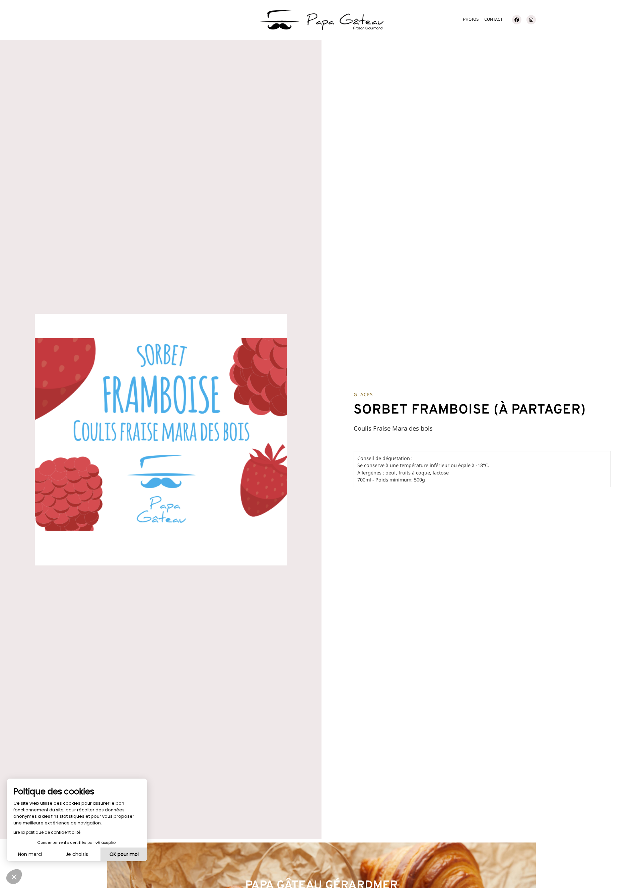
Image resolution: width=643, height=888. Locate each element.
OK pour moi (124, 854)
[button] (14, 877)
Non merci (30, 854)
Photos (471, 19)
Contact (493, 19)
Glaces (363, 394)
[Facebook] (516, 19)
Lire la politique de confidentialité (46, 832)
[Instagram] (531, 19)
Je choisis (77, 854)
